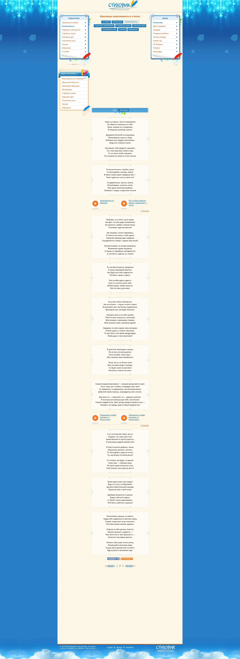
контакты (129, 647)
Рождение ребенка (161, 33)
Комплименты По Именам (74, 78)
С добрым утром (123, 26)
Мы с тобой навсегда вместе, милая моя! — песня (138, 203)
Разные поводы (159, 37)
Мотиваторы (67, 90)
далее (129, 565)
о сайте (110, 647)
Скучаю (122, 29)
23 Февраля (158, 44)
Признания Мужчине (70, 82)
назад (110, 565)
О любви (106, 22)
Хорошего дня (139, 26)
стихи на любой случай (120, 10)
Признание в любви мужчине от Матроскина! (108, 417)
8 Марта (156, 48)
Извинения (133, 29)
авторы (119, 647)
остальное (145, 211)
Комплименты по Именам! (107, 202)
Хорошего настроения (104, 26)
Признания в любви (70, 23)
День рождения (159, 26)
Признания (117, 22)
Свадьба (156, 30)
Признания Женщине (71, 86)
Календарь (157, 52)
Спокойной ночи (109, 29)
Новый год (157, 41)
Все (114, 110)
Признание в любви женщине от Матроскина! (137, 417)
